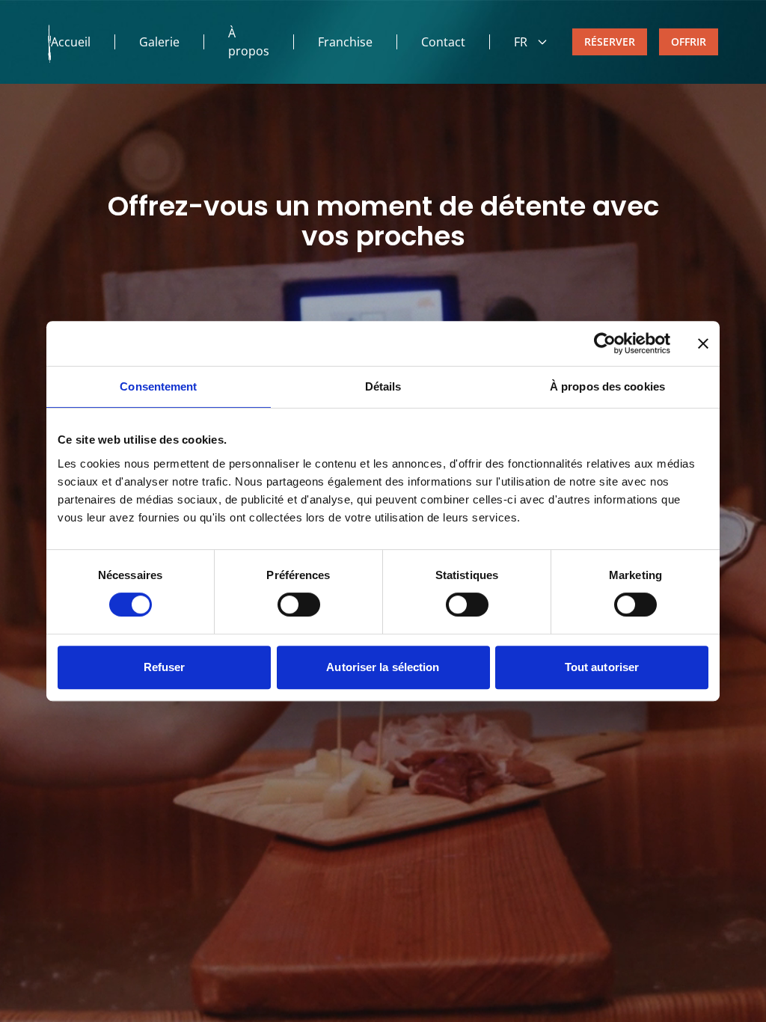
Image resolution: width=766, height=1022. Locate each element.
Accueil (71, 42)
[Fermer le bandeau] (703, 343)
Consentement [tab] (158, 386)
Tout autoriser (602, 667)
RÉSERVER (609, 41)
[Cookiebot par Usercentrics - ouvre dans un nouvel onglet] (604, 343)
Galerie (159, 42)
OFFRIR (688, 41)
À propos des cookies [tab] (607, 386)
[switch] (299, 604)
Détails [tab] (383, 386)
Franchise (345, 42)
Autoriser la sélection (382, 667)
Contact (443, 42)
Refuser (165, 667)
